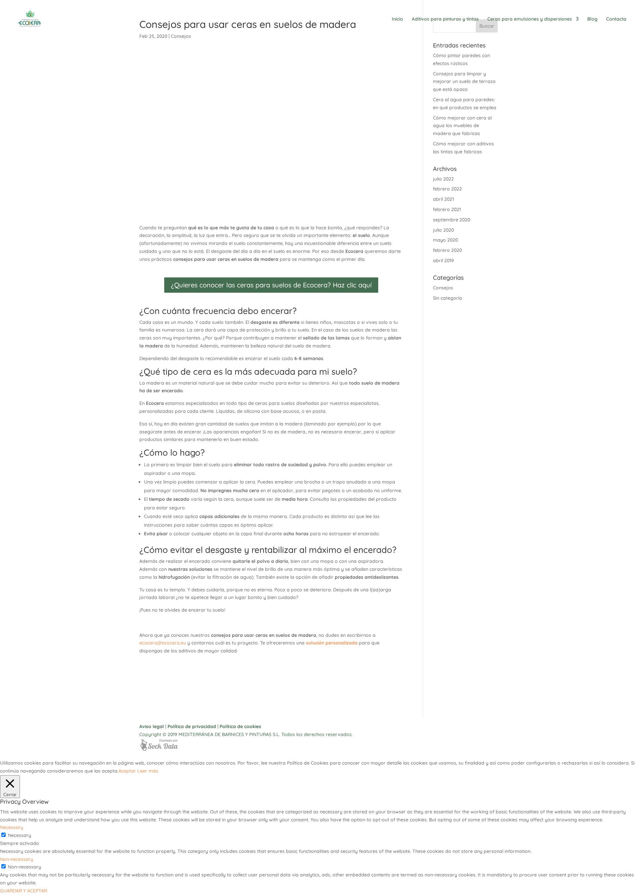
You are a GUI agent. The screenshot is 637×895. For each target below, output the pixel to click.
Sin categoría (447, 298)
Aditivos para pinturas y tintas (445, 19)
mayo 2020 (445, 240)
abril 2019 (443, 260)
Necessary (19, 835)
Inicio (397, 19)
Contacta (616, 19)
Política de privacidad (192, 726)
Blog (592, 19)
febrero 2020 (447, 250)
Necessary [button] (11, 827)
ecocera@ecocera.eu (162, 643)
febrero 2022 (447, 189)
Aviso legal (151, 726)
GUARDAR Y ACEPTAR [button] (23, 891)
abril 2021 (443, 199)
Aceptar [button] (127, 771)
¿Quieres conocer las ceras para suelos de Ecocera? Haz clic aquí (271, 285)
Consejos (443, 288)
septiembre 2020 (451, 220)
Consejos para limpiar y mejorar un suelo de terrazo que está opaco (464, 82)
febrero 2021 (447, 209)
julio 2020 (443, 230)
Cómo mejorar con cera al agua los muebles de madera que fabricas (462, 126)
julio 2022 (443, 179)
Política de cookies (240, 726)
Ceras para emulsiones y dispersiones (529, 19)
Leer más (147, 771)
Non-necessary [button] (16, 859)
